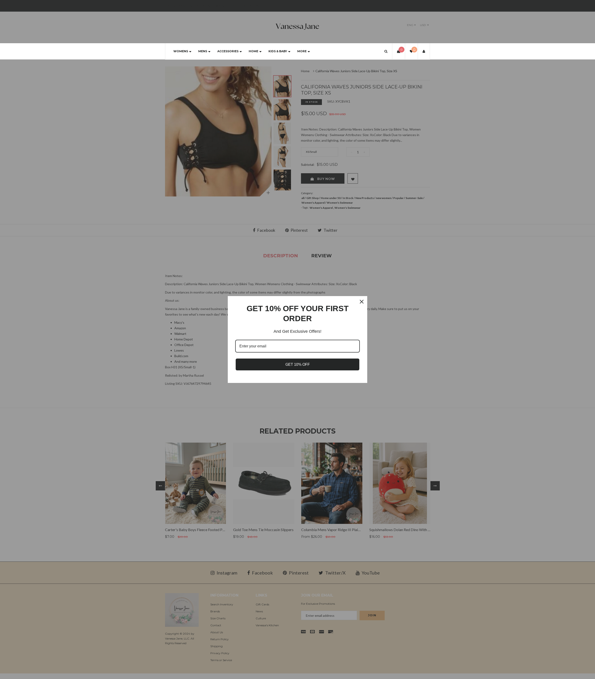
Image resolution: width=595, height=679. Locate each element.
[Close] (361, 301)
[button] (386, 51)
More (302, 51)
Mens (202, 51)
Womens (180, 51)
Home (253, 51)
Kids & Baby (277, 51)
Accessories (227, 51)
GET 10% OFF (297, 364)
